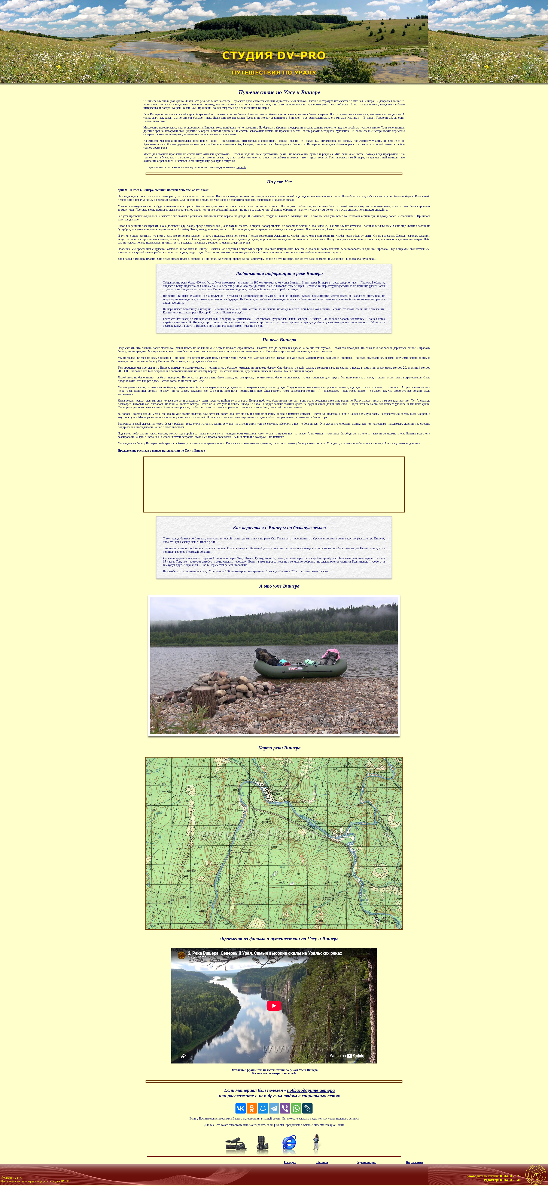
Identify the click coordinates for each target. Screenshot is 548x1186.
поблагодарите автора (311, 1090)
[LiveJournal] (307, 1108)
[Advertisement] (176, 484)
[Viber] (285, 1108)
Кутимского (243, 319)
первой (241, 167)
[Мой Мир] (263, 1108)
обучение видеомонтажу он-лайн (322, 1125)
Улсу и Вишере (195, 450)
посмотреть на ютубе (282, 1073)
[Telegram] (274, 1108)
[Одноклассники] (252, 1108)
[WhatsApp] (296, 1108)
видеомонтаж (318, 1118)
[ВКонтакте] (240, 1108)
